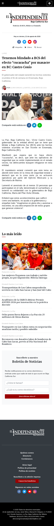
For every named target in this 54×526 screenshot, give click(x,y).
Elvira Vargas (16, 88)
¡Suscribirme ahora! (27, 396)
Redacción (5, 272)
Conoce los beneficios (27, 481)
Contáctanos (27, 459)
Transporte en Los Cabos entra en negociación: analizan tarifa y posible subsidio (27, 328)
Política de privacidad (27, 468)
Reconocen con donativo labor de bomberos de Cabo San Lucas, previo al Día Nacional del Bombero (26, 341)
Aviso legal (27, 465)
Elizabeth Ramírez (8, 284)
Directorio (27, 456)
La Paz (4, 53)
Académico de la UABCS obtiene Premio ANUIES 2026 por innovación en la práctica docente (25, 302)
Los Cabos (19, 284)
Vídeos (29, 47)
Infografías (18, 47)
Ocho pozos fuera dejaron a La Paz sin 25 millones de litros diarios (23, 315)
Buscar (39, 47)
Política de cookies (27, 471)
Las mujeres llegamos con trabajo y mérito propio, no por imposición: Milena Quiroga (24, 276)
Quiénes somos (27, 453)
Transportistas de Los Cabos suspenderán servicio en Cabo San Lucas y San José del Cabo (26, 288)
